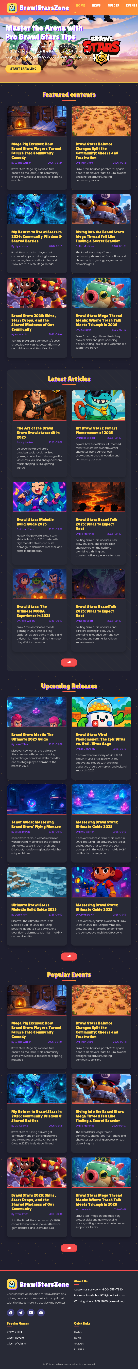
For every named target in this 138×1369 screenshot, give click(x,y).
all (69, 662)
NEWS (96, 5)
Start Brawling (23, 68)
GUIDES (113, 5)
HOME (80, 5)
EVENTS (131, 5)
